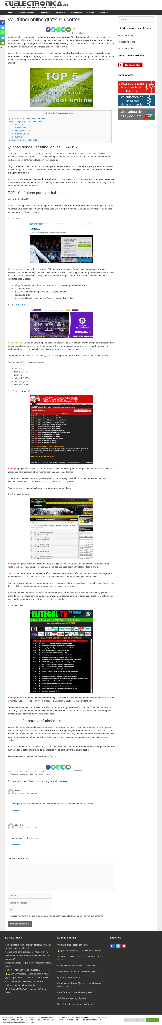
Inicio (10, 12)
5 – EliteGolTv (18, 137)
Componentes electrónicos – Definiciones (77, 966)
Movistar (17, 218)
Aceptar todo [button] (152, 1020)
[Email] (68, 29)
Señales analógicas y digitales (71, 998)
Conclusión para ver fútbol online (24, 140)
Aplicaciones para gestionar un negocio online (26, 952)
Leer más (30, 1022)
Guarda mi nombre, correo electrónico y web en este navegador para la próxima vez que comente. (56, 916)
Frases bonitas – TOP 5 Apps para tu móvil (27, 771)
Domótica (103, 12)
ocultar (69, 113)
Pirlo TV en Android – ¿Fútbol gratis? (74, 992)
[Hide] (1, 48)
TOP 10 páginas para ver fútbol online (26, 121)
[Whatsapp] (58, 29)
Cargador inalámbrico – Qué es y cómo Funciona (30, 774)
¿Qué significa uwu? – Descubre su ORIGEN (26, 977)
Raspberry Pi (76, 12)
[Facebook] (48, 29)
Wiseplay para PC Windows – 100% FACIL (25, 981)
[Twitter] (53, 29)
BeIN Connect (20, 304)
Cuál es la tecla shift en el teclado (21, 985)
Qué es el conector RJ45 (69, 977)
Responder (16, 810)
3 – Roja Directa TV (21, 131)
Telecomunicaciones (26, 12)
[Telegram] (63, 29)
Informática (61, 12)
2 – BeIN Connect (20, 128)
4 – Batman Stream (20, 134)
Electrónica (45, 12)
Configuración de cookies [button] (134, 1020)
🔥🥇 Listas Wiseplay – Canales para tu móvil (27, 974)
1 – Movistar (17, 124)
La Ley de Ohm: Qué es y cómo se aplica (77, 971)
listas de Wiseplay (42, 734)
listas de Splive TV (65, 734)
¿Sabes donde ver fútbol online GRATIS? (27, 118)
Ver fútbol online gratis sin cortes (72, 945)
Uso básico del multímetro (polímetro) (75, 1004)
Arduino (90, 12)
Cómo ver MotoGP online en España (22, 970)
